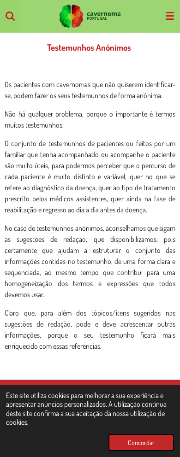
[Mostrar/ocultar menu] (170, 16)
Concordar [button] (141, 442)
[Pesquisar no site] (10, 16)
